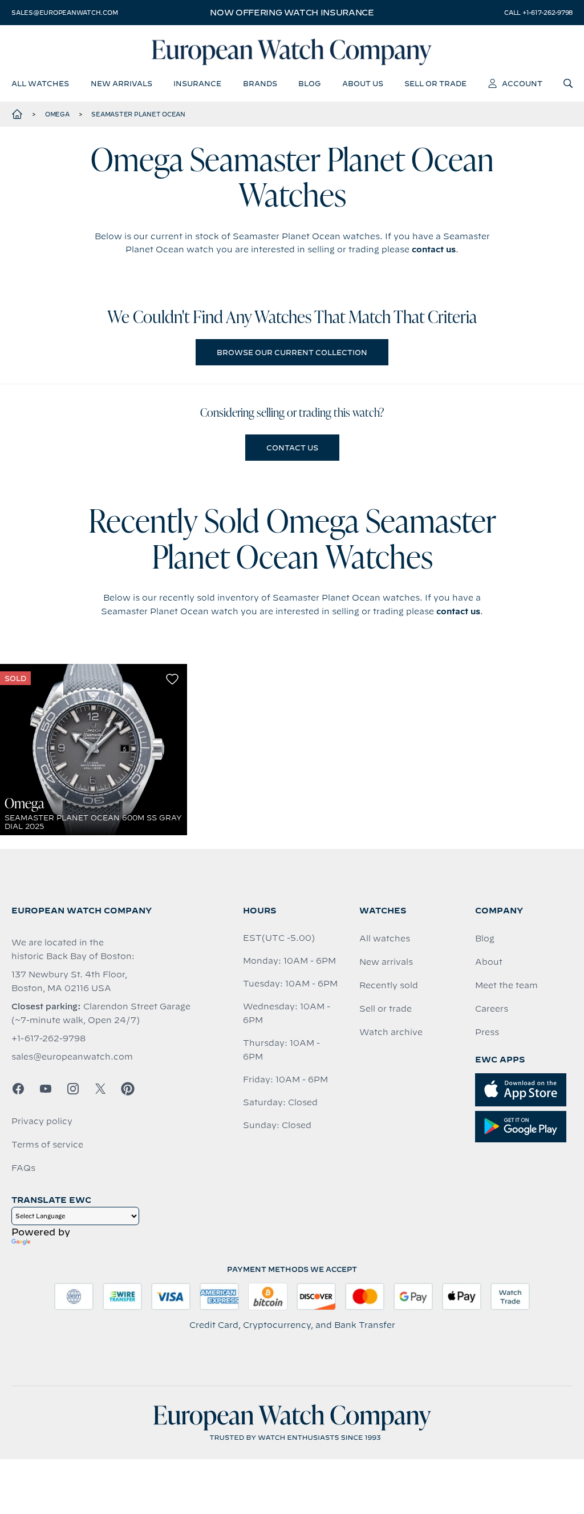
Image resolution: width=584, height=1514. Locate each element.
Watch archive (391, 1032)
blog (309, 83)
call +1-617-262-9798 (538, 12)
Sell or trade (385, 1008)
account (522, 83)
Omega (57, 114)
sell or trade (435, 83)
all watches (40, 83)
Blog (484, 938)
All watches (384, 938)
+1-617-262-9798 (48, 1038)
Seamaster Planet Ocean (138, 114)
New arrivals (386, 962)
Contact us (292, 448)
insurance (197, 83)
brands (260, 83)
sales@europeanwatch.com (64, 12)
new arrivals (121, 83)
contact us (434, 249)
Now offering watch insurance (292, 12)
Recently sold (388, 985)
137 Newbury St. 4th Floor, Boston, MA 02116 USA (69, 981)
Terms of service (47, 1144)
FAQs (23, 1168)
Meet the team (506, 985)
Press (487, 1032)
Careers (491, 1008)
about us (362, 83)
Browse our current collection (292, 352)
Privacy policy (41, 1121)
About (488, 962)
